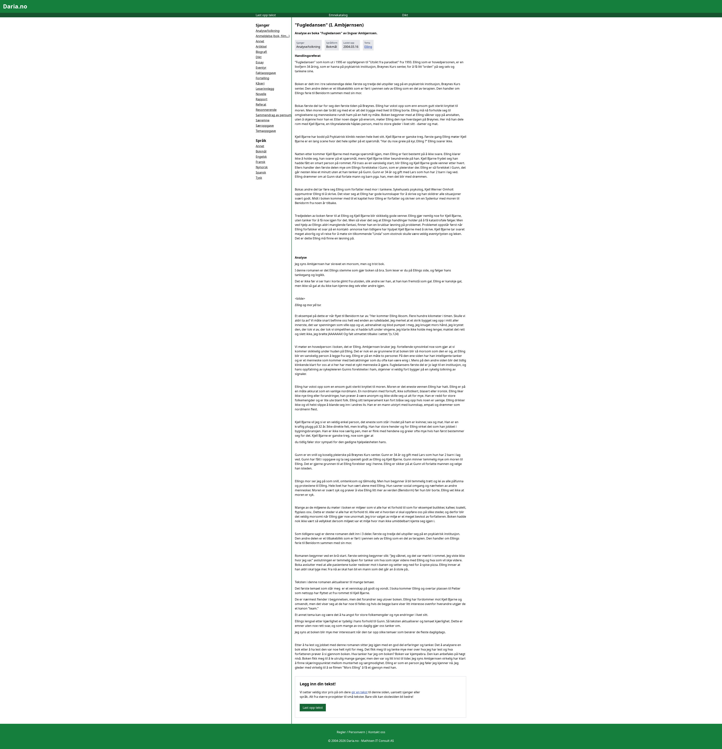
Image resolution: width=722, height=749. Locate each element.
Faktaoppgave (266, 73)
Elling (368, 47)
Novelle (261, 94)
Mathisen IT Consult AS (377, 741)
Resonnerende (266, 110)
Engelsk (261, 157)
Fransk (260, 162)
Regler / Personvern (351, 732)
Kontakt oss (376, 732)
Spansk (261, 172)
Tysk (259, 178)
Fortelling (262, 78)
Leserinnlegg (265, 89)
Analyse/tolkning (268, 31)
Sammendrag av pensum (273, 115)
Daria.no (15, 6)
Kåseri (260, 83)
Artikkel (261, 46)
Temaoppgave (266, 131)
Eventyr (261, 68)
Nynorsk (262, 167)
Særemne (262, 120)
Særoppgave (265, 125)
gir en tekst (359, 692)
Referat (261, 104)
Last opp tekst (266, 15)
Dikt (405, 15)
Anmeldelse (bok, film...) (273, 36)
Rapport (261, 99)
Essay (260, 62)
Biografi (261, 52)
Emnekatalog (338, 15)
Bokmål (261, 151)
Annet (260, 41)
